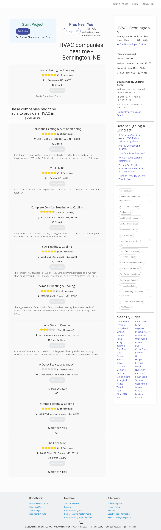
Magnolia (139, 328)
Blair (137, 345)
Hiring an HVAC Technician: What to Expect (132, 177)
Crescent (121, 324)
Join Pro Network (71, 503)
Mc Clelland (122, 328)
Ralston (138, 397)
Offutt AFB (122, 394)
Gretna (138, 356)
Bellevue (121, 345)
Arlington (121, 342)
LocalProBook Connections (120, 514)
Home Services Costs (38, 503)
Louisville (121, 366)
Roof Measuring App (73, 510)
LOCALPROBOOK (24, 3)
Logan (138, 324)
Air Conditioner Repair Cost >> (131, 44)
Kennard (139, 362)
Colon (119, 352)
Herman (120, 359)
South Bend (141, 376)
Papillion (121, 373)
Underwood (141, 338)
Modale (120, 335)
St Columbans (123, 376)
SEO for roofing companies (119, 517)
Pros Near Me (35, 507)
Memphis (121, 369)
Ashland (139, 342)
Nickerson (140, 369)
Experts (67, 507)
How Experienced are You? (132, 153)
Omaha (138, 390)
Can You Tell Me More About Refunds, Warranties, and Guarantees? (132, 168)
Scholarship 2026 (115, 503)
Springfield (122, 380)
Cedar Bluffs (141, 349)
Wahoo (120, 383)
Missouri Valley (142, 331)
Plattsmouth (141, 373)
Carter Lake (141, 321)
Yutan (119, 390)
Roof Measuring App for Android (78, 517)
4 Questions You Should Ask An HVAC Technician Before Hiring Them (130, 138)
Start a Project (120, 4)
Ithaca (119, 362)
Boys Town (122, 349)
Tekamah (139, 380)
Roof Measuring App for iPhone (77, 514)
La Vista (139, 394)
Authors (111, 510)
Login (135, 4)
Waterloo (121, 387)
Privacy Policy (114, 507)
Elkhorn (139, 352)
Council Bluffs (123, 321)
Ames (119, 397)
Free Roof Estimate (37, 514)
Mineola (120, 331)
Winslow (139, 387)
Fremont (121, 356)
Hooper (139, 359)
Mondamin (140, 335)
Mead (138, 366)
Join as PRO (148, 4)
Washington (141, 383)
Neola (119, 338)
